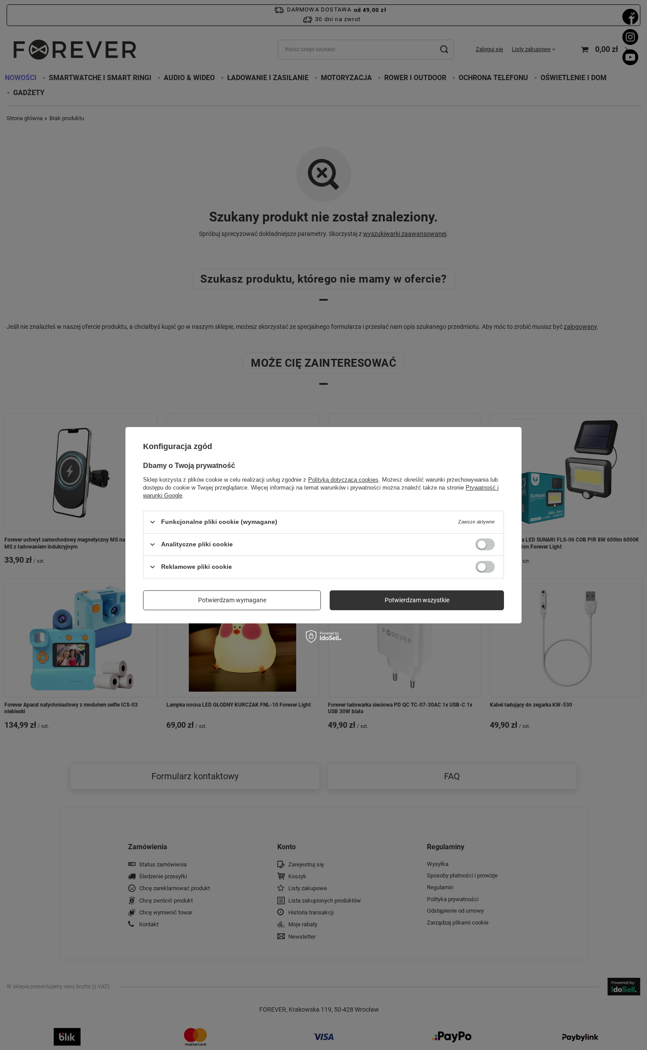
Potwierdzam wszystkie (417, 600)
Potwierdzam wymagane (232, 600)
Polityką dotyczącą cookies (343, 479)
